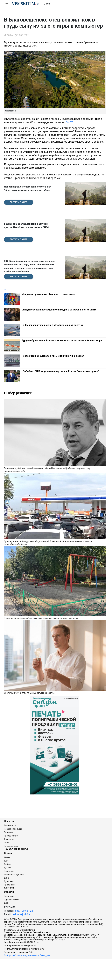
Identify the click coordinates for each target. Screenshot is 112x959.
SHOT (69, 122)
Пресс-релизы (11, 846)
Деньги (7, 867)
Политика (8, 832)
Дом (6, 861)
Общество (9, 839)
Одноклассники (11, 899)
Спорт (7, 842)
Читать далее (18, 202)
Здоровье (9, 881)
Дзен (6, 903)
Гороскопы (9, 871)
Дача (6, 878)
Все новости (10, 825)
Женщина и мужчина (14, 874)
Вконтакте (9, 896)
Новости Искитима (13, 829)
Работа (7, 864)
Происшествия (11, 836)
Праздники (9, 885)
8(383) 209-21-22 (24, 910)
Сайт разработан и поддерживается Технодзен (27, 955)
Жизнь (7, 857)
